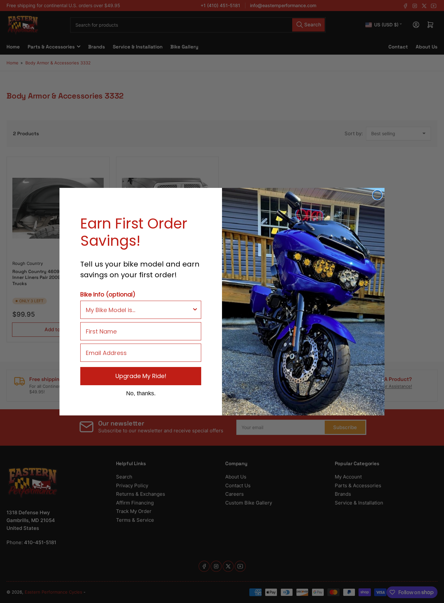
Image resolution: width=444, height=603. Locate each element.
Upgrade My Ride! (140, 376)
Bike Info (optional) (108, 294)
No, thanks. (141, 393)
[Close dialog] (377, 195)
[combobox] (139, 310)
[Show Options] (195, 310)
